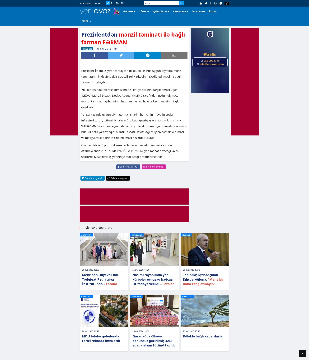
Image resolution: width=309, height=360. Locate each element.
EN (117, 3)
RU (112, 3)
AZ (107, 3)
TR (122, 3)
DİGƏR (85, 21)
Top (302, 353)
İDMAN (213, 11)
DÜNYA (142, 11)
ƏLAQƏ (99, 3)
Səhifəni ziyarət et (127, 169)
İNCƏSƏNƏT (198, 11)
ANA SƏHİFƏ (86, 3)
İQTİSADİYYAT (160, 11)
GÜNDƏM (128, 11)
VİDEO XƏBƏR (180, 11)
